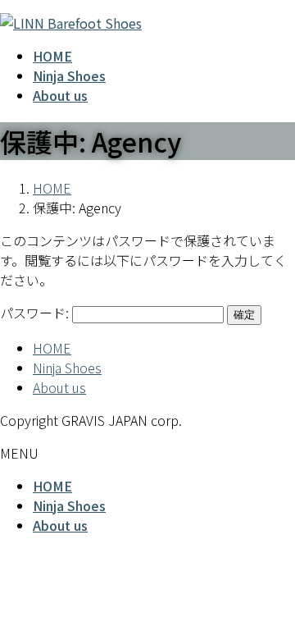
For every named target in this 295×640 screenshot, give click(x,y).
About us (59, 387)
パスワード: (36, 312)
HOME (52, 348)
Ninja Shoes (67, 367)
